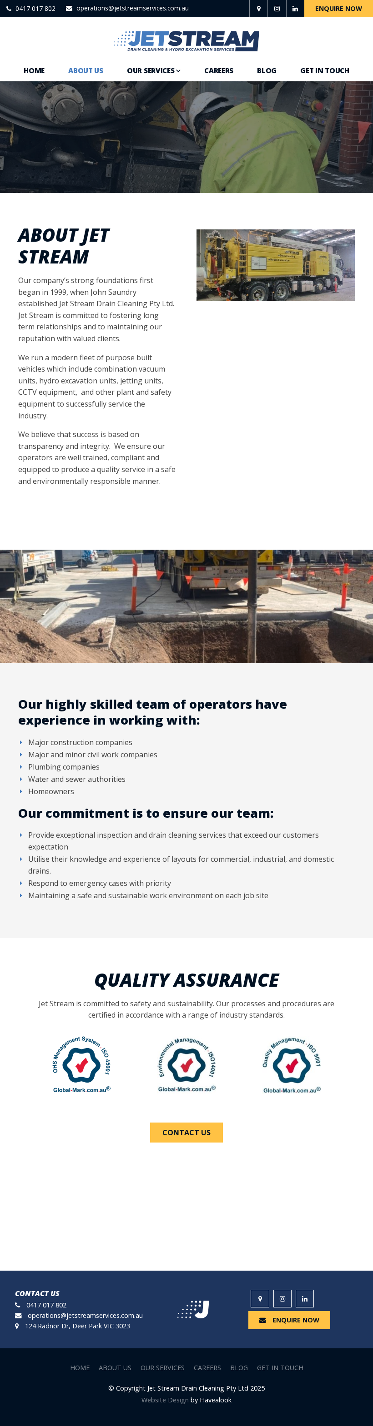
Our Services (150, 70)
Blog (267, 70)
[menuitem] (80, 1368)
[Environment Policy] (186, 1065)
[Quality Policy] (291, 1065)
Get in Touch (324, 70)
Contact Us (186, 1133)
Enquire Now (338, 8)
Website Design (165, 1400)
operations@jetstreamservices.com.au (132, 8)
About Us (85, 70)
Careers (218, 70)
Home (34, 70)
